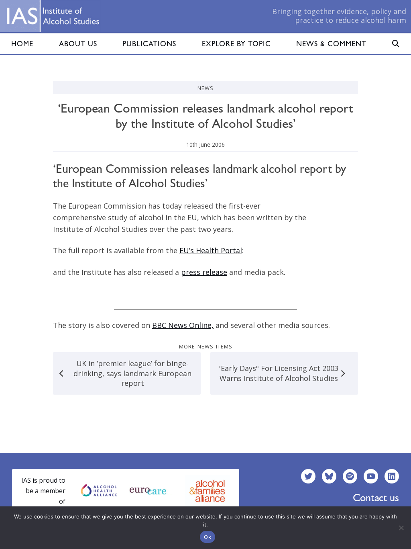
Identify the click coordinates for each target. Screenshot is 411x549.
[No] (401, 528)
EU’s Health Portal (210, 250)
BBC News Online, (183, 325)
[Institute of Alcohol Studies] (53, 16)
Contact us (376, 498)
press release (204, 272)
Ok (207, 537)
